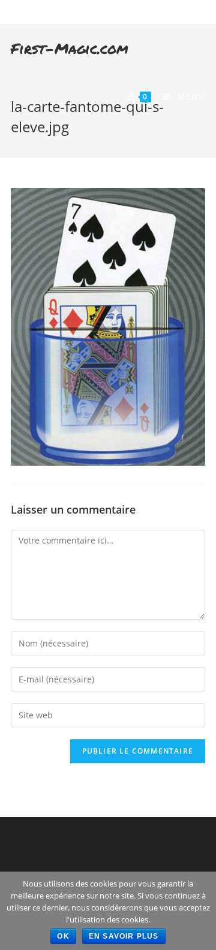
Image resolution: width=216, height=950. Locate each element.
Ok (63, 936)
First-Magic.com (69, 48)
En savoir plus (124, 936)
